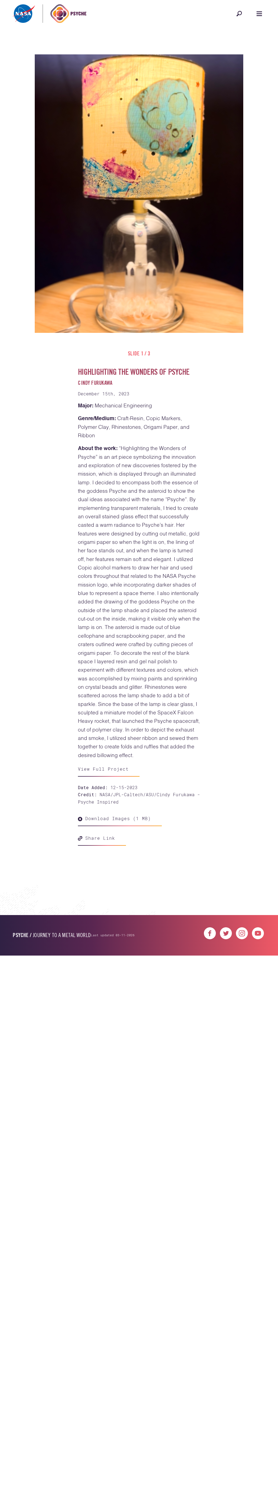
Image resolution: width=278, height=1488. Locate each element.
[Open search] (239, 14)
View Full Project (103, 769)
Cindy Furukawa (95, 383)
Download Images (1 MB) (116, 818)
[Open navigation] (259, 14)
